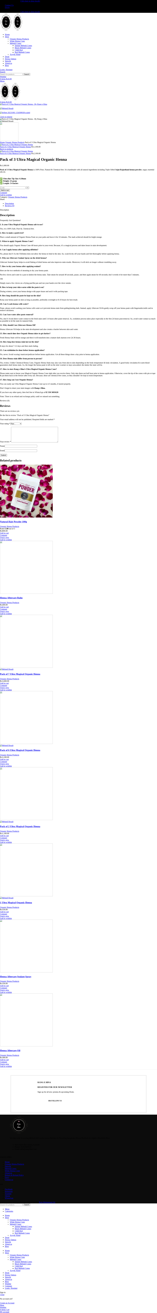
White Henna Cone (17, 41)
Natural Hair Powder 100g (13, 521)
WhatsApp (9, 1198)
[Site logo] (6, 30)
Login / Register (11, 1288)
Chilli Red (19, 50)
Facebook (9, 1189)
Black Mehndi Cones (23, 48)
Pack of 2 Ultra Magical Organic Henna (15, 147)
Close (2, 1295)
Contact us (9, 1180)
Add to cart (5, 190)
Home (2, 142)
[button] (4, 533)
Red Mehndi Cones (22, 52)
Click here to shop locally (30, 1)
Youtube (8, 1194)
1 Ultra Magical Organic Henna (16, 902)
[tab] (81, 203)
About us (8, 1173)
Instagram (9, 1191)
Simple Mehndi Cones (23, 46)
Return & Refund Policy (14, 1175)
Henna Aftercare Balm (11, 597)
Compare (8, 1286)
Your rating (5, 424)
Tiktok (7, 1196)
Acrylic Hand (15, 54)
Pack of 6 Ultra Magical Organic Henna (20, 750)
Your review (5, 442)
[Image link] (19, 1133)
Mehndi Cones (15, 43)
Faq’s (7, 1177)
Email (2, 451)
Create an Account (7, 1303)
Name (2, 446)
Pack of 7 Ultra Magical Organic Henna (20, 674)
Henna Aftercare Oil (10, 1050)
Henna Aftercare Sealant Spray (15, 976)
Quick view (4, 537)
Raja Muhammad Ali (47, 1202)
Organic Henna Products (19, 39)
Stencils (8, 1166)
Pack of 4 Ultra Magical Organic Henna (15, 153)
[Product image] (6, 669)
